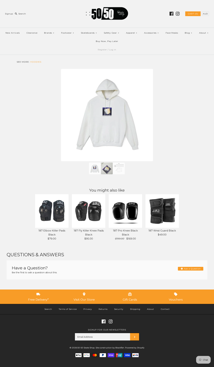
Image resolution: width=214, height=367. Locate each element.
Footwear (67, 33)
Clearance (31, 33)
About (203, 33)
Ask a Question (192, 268)
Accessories (151, 33)
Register (102, 49)
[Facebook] (171, 14)
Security (118, 309)
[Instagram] (178, 14)
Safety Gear (111, 33)
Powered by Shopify (134, 347)
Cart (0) (193, 13)
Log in (112, 49)
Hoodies (35, 62)
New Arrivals (13, 33)
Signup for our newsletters (107, 329)
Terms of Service (68, 309)
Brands (49, 33)
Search (48, 309)
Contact (165, 309)
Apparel (131, 33)
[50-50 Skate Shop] (107, 5)
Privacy (87, 309)
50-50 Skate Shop (86, 347)
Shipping (135, 309)
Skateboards (89, 33)
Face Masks (172, 33)
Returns (103, 309)
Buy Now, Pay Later (107, 41)
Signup (9, 13)
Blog (188, 33)
